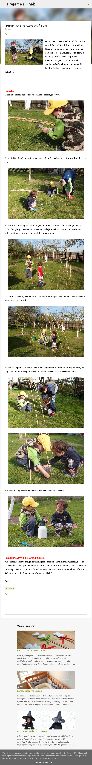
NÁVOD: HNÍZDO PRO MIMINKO (29, 691)
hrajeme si (10, 588)
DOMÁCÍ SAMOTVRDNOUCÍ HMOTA (31, 651)
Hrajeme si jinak (21, 4)
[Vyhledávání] (38, 4)
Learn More (42, 762)
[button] (6, 34)
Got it (54, 762)
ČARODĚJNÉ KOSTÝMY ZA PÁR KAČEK (32, 731)
